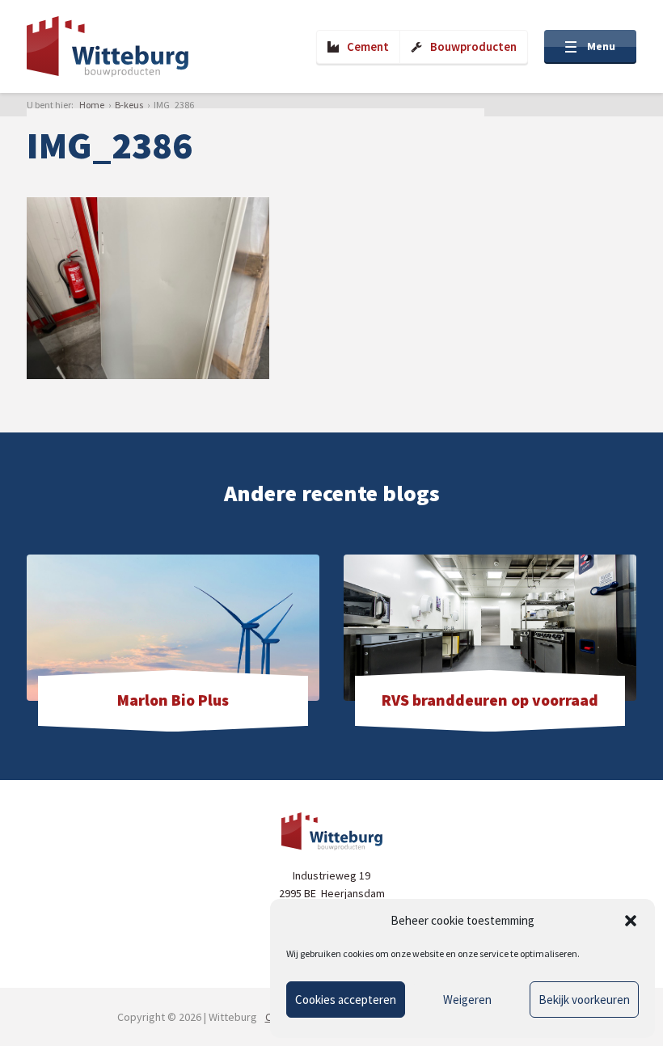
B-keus (129, 105)
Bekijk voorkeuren (584, 999)
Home (91, 105)
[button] (631, 921)
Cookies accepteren (345, 999)
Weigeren (467, 999)
